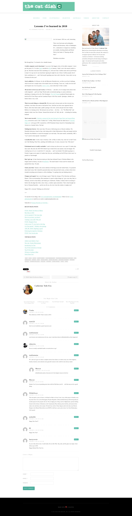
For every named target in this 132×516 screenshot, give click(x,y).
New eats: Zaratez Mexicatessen (33, 243)
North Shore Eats (29, 254)
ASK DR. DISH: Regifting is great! (34, 228)
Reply (76, 310)
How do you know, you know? (32, 217)
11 (76, 269)
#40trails (77, 18)
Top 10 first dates (29, 250)
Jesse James (44, 259)
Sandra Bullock (35, 261)
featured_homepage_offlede (64, 258)
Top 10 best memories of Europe (33, 247)
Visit (87, 160)
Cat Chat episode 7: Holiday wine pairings (35, 226)
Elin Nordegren (50, 258)
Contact (105, 18)
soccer (43, 261)
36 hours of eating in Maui (31, 252)
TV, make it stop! (72, 277)
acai (30, 258)
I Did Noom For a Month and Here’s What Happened (94, 100)
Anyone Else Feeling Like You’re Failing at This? (94, 74)
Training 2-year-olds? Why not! (33, 219)
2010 (26, 258)
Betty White (40, 258)
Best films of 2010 (29, 213)
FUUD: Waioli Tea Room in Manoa (34, 210)
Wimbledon (46, 161)
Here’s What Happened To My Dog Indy (92, 94)
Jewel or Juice (45, 85)
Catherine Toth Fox (37, 29)
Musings (36, 18)
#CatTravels (54, 18)
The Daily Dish (67, 29)
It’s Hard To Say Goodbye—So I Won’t (91, 81)
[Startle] (91, 139)
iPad (50, 68)
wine (66, 261)
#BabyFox (66, 18)
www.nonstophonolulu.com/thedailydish (51, 196)
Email (25, 478)
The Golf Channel (55, 94)
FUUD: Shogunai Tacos (31, 222)
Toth (62, 261)
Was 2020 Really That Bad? (58, 301)
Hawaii (34, 259)
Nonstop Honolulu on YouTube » (39, 202)
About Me (95, 18)
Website (25, 482)
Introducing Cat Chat (30, 245)
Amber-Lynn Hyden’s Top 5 (32, 241)
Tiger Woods (55, 261)
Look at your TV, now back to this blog (35, 224)
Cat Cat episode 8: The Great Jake (33, 215)
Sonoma (49, 261)
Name (25, 474)
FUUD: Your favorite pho (31, 233)
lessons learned (64, 259)
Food (45, 18)
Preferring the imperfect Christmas (33, 231)
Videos (86, 18)
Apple (40, 68)
